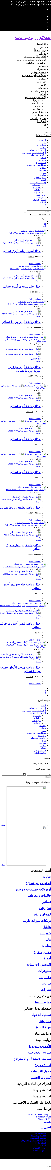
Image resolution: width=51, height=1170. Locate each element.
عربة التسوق (43, 1027)
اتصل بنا (42, 202)
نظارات (37, 192)
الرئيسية (42, 140)
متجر (43, 143)
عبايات (43, 148)
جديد (44, 740)
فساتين (42, 157)
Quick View (14, 233)
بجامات (42, 175)
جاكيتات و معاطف (38, 155)
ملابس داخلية (40, 177)
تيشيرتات (42, 160)
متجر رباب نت (33, 36)
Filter (48, 777)
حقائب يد (37, 187)
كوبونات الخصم (41, 1077)
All (44, 226)
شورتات (42, 170)
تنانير (44, 172)
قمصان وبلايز (40, 162)
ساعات (37, 190)
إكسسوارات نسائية (38, 182)
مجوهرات (36, 185)
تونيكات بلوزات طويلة (36, 165)
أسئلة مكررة (43, 1065)
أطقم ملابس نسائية (37, 150)
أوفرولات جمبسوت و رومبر (34, 153)
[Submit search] (25, 212)
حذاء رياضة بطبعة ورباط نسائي (20, 507)
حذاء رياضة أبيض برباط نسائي (21, 322)
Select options (35, 263)
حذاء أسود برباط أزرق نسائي (22, 251)
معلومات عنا (43, 1002)
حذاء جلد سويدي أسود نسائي (22, 286)
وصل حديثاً (41, 145)
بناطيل (43, 167)
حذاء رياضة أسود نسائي (25, 406)
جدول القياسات (41, 1071)
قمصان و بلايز (42, 914)
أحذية (43, 180)
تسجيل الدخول (41, 1015)
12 (45, 221)
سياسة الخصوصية (39, 1052)
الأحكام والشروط (40, 1046)
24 (45, 224)
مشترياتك (42, 197)
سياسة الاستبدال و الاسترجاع (32, 1058)
